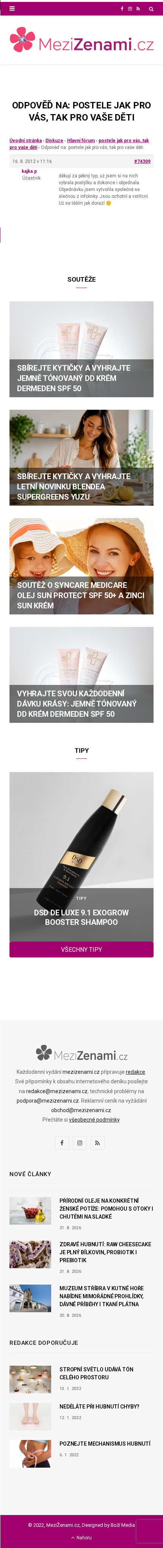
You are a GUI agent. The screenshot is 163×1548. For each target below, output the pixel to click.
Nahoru (83, 1537)
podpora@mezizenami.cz (48, 1101)
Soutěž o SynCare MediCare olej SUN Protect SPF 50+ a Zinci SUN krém (80, 595)
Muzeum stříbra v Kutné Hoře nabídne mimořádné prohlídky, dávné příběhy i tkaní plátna (102, 1296)
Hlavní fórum (81, 140)
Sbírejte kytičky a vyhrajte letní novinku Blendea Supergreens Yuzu (73, 486)
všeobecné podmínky (94, 1120)
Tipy (81, 898)
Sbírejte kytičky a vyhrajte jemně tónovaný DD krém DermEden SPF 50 (73, 378)
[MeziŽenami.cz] (81, 40)
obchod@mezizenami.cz (81, 1110)
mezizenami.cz (81, 1072)
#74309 (142, 161)
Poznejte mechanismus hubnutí (105, 1444)
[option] (81, 857)
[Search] (151, 9)
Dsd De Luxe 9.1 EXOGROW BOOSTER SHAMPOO (81, 917)
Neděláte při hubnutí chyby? (99, 1407)
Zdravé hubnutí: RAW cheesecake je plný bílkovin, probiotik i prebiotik (105, 1252)
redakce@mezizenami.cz (57, 1091)
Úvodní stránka (25, 140)
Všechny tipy (81, 949)
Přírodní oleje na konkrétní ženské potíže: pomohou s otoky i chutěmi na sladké (106, 1209)
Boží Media (123, 1525)
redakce (135, 1072)
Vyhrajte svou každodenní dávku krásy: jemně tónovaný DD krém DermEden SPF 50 (77, 704)
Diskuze (54, 140)
